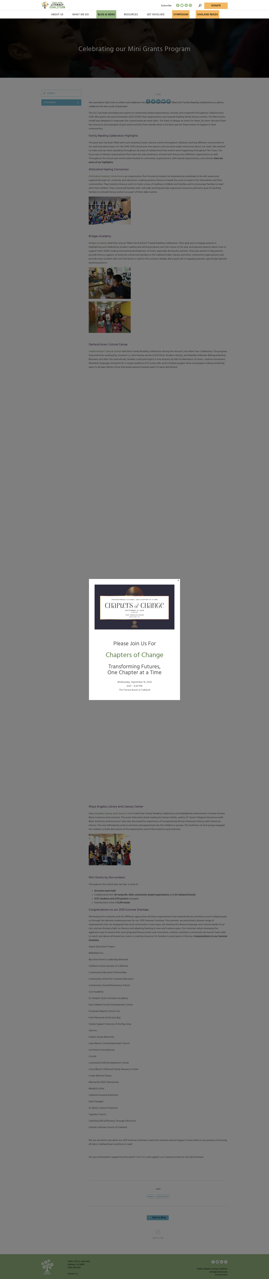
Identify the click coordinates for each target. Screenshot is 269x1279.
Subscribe (166, 5)
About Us (57, 14)
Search (200, 5)
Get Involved (155, 14)
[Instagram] (190, 5)
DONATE (216, 5)
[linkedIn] (186, 5)
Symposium (180, 14)
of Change (135, 655)
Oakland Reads (207, 14)
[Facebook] (177, 5)
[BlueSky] (182, 5)
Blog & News (106, 14)
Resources (131, 14)
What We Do (80, 14)
